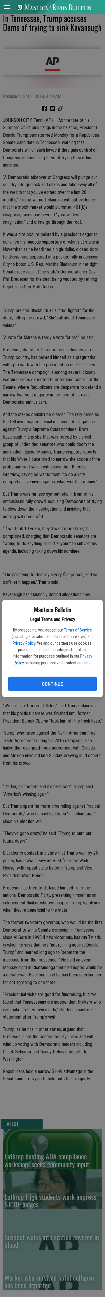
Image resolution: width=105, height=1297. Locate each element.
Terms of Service (78, 630)
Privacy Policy (24, 643)
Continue (52, 684)
